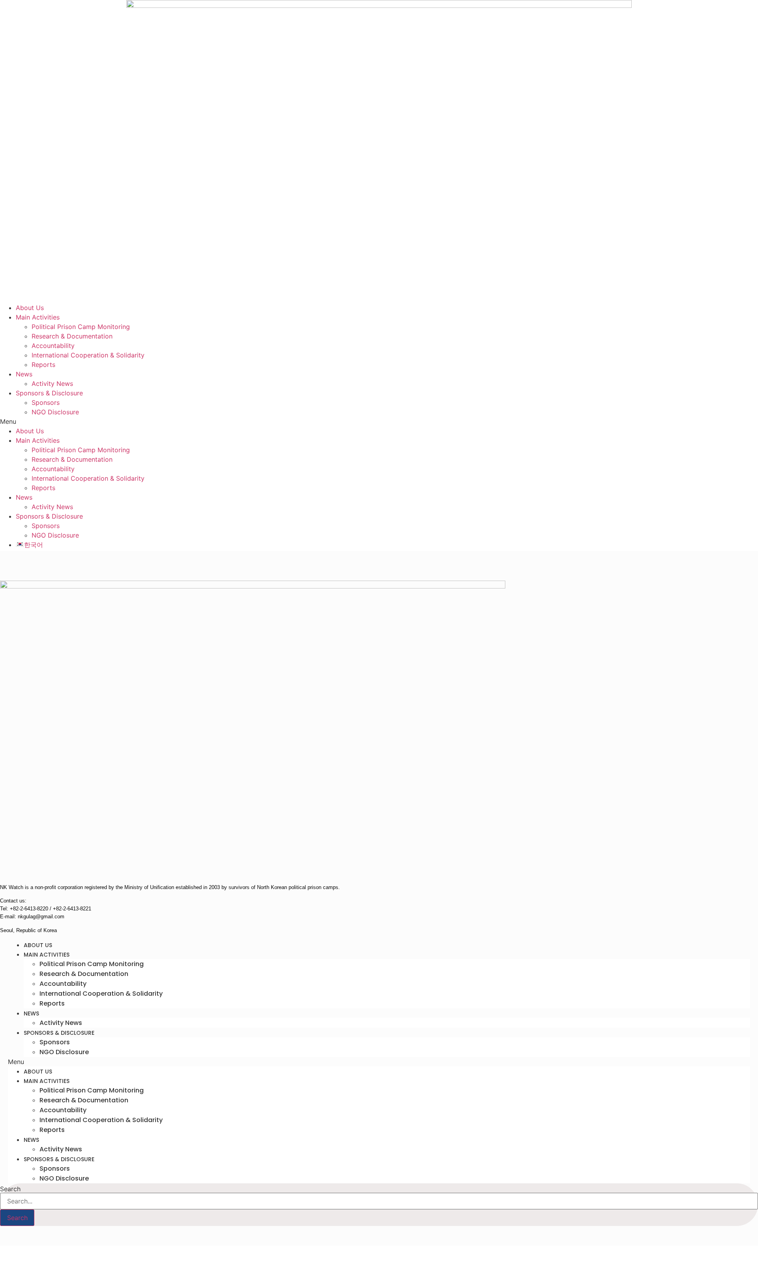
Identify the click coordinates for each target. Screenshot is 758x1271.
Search (10, 1189)
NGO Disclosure (55, 412)
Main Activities (38, 317)
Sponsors (46, 402)
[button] (379, 421)
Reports (43, 365)
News (24, 374)
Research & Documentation (72, 336)
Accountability (53, 346)
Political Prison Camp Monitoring (81, 327)
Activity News (52, 383)
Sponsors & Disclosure (49, 393)
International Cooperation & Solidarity (88, 355)
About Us (30, 308)
